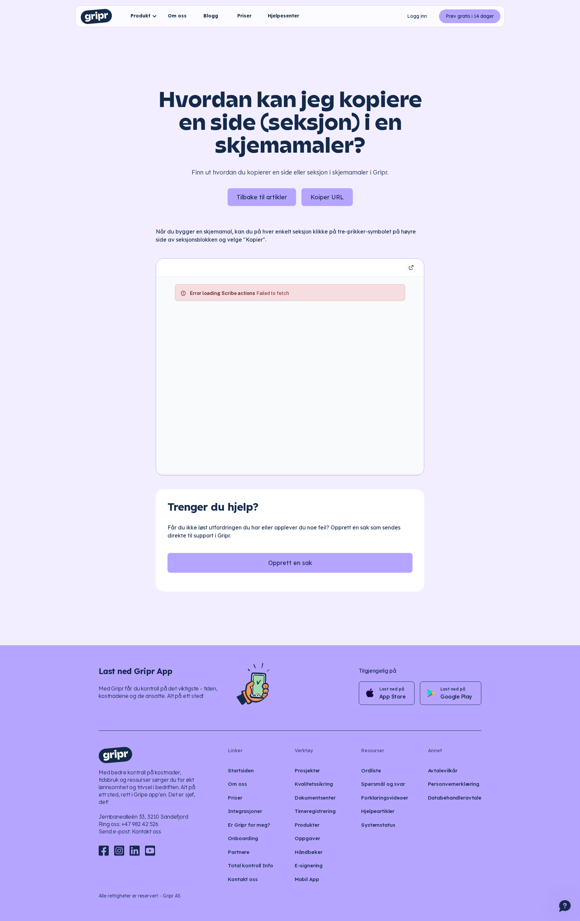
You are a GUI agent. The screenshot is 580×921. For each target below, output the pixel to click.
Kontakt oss (146, 831)
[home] (96, 16)
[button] (142, 16)
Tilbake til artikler (262, 197)
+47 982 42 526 (140, 824)
